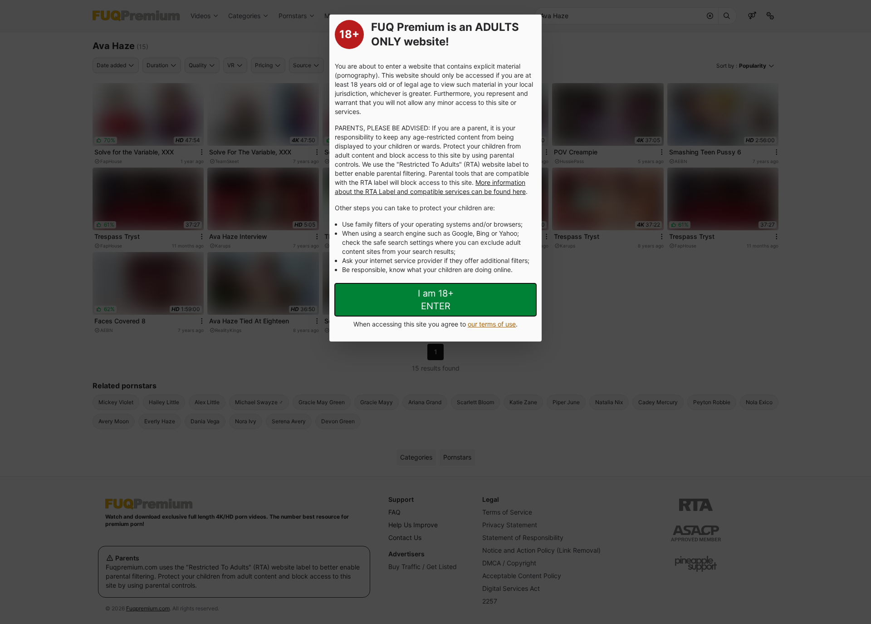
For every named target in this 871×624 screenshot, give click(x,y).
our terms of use (492, 324)
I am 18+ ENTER (436, 300)
